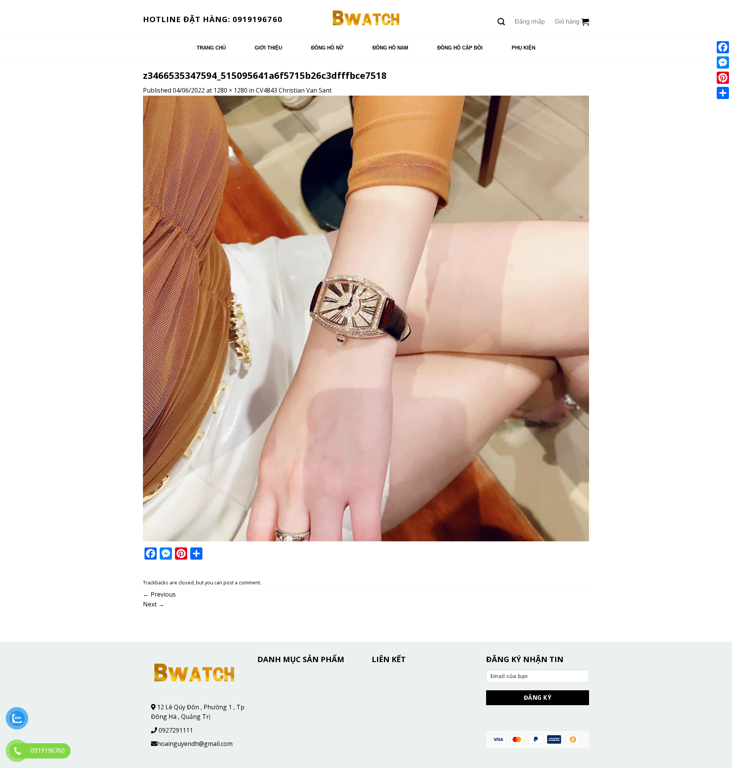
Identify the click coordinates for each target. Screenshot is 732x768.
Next (153, 604)
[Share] (722, 93)
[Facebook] (722, 47)
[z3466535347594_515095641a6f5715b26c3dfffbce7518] (366, 318)
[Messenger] (722, 62)
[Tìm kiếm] (501, 21)
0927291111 (176, 730)
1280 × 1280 (230, 90)
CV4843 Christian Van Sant (294, 90)
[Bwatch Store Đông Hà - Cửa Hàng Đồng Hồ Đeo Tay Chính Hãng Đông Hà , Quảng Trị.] (366, 19)
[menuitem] (211, 48)
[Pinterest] (722, 77)
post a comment (241, 582)
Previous (159, 594)
